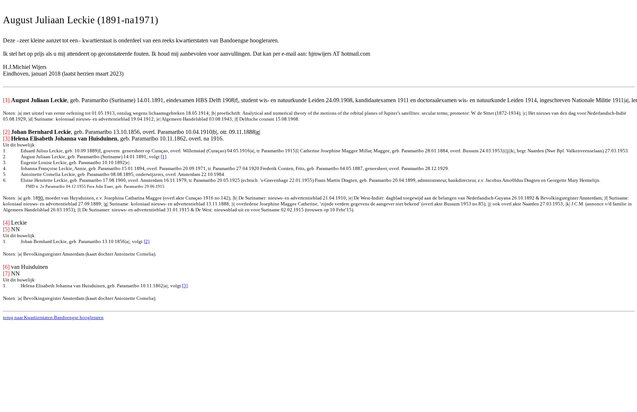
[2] (146, 241)
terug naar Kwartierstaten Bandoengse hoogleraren (53, 317)
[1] (163, 156)
